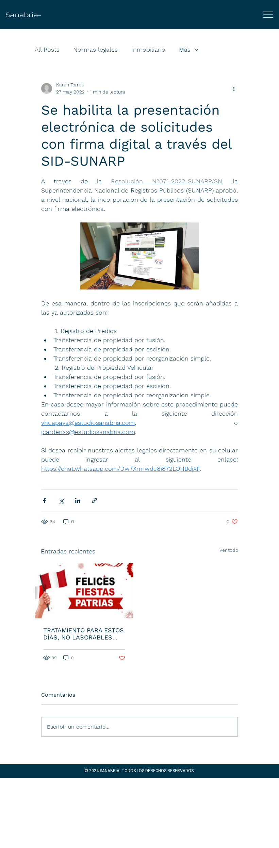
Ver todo (228, 550)
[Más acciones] (234, 88)
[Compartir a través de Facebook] (44, 500)
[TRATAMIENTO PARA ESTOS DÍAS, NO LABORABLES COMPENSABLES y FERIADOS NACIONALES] (84, 590)
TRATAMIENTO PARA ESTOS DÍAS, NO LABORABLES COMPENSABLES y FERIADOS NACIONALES (83, 634)
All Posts (47, 49)
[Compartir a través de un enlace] (94, 500)
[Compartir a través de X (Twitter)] (61, 500)
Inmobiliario (148, 49)
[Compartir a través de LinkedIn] (78, 500)
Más (185, 49)
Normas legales (95, 49)
